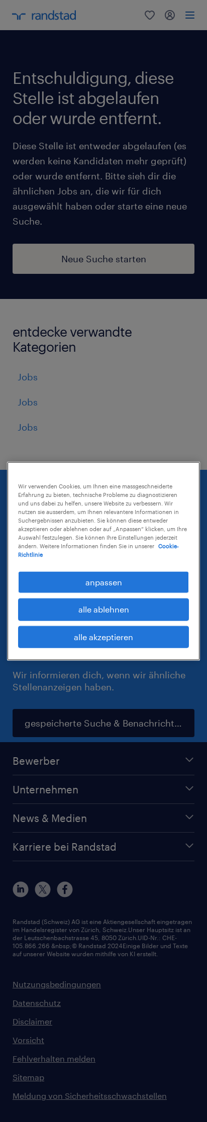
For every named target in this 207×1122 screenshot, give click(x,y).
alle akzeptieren (103, 636)
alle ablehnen (103, 609)
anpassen (103, 582)
